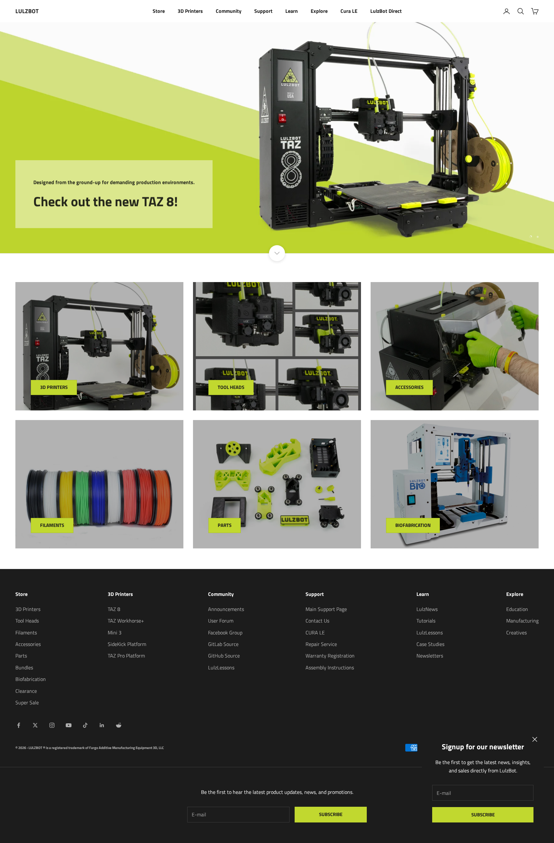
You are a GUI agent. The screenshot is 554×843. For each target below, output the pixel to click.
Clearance (26, 691)
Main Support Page (326, 609)
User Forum (220, 620)
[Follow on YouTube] (68, 725)
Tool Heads (231, 387)
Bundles (24, 667)
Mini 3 (115, 632)
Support (263, 11)
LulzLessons (221, 667)
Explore (319, 11)
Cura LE (348, 11)
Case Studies (430, 644)
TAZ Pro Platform (126, 655)
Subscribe (483, 814)
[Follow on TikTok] (85, 725)
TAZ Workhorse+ (126, 620)
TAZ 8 (114, 609)
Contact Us (317, 620)
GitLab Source (223, 644)
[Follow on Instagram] (52, 725)
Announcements (226, 609)
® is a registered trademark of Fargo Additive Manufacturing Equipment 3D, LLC (103, 747)
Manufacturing (522, 620)
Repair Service (321, 644)
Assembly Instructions (330, 667)
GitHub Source (224, 655)
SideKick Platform (127, 644)
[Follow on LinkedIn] (102, 725)
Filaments (52, 525)
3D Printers (190, 11)
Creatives (516, 632)
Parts (224, 525)
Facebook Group (225, 632)
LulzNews (427, 609)
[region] (277, 137)
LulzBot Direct (386, 11)
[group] (277, 137)
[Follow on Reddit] (118, 725)
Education (517, 609)
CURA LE (315, 632)
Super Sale (27, 702)
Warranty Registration (330, 655)
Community (228, 11)
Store (159, 11)
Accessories (409, 387)
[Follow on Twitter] (35, 725)
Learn (291, 11)
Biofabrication (413, 525)
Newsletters (429, 655)
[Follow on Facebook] (18, 725)
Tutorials (425, 620)
